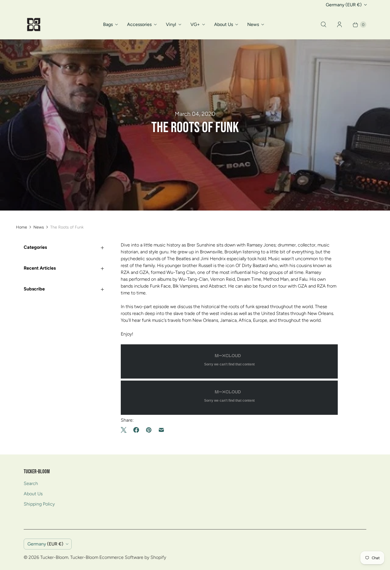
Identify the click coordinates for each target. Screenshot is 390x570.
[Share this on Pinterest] (148, 430)
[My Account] (339, 24)
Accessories (139, 24)
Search (31, 483)
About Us (223, 24)
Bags (108, 24)
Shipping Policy (39, 504)
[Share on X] (125, 430)
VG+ (195, 24)
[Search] (323, 24)
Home (21, 227)
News (253, 24)
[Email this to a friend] (161, 430)
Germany (344, 4)
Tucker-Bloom (54, 557)
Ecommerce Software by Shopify (132, 557)
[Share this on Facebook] (136, 430)
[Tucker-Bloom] (34, 25)
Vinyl (171, 24)
